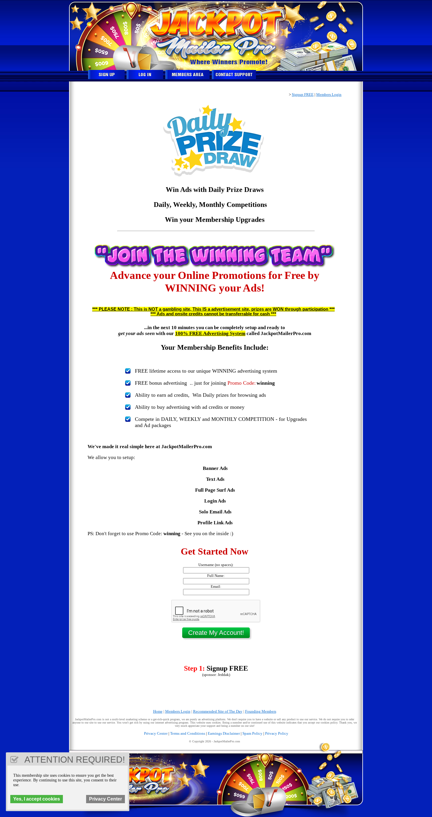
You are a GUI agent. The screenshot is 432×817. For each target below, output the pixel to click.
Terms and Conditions (187, 733)
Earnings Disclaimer (224, 733)
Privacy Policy (276, 733)
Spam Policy (252, 733)
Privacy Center (156, 733)
